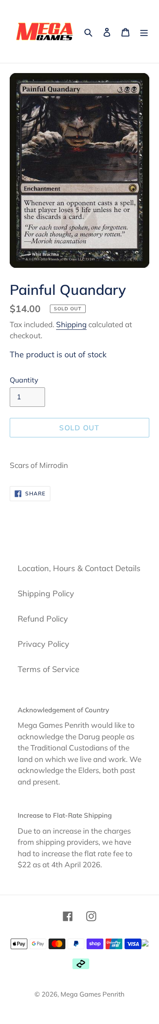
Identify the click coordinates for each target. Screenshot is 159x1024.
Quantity (24, 379)
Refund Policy (43, 619)
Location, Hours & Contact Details (79, 568)
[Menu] (144, 31)
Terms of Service (49, 669)
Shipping (71, 324)
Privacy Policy (43, 644)
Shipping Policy (46, 593)
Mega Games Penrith (93, 994)
